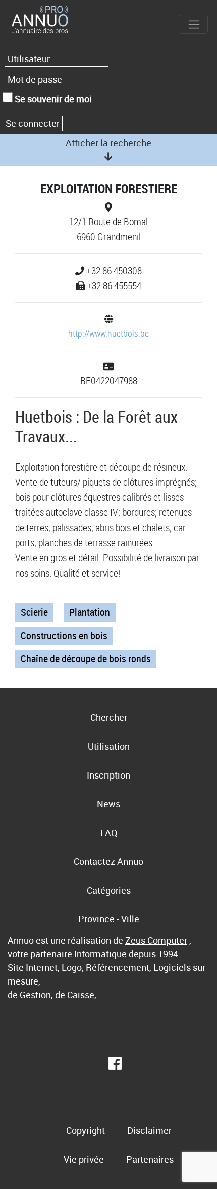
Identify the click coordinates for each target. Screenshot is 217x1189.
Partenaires (150, 1159)
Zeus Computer (156, 940)
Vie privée (84, 1159)
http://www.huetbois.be (108, 333)
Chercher (108, 717)
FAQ (108, 832)
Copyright (85, 1130)
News (108, 804)
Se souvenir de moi (52, 99)
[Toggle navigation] (194, 24)
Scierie (34, 612)
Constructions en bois (64, 635)
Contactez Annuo (108, 861)
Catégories (109, 890)
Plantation (89, 612)
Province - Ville (108, 919)
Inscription (108, 775)
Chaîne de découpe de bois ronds (86, 658)
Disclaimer (149, 1130)
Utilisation (109, 746)
